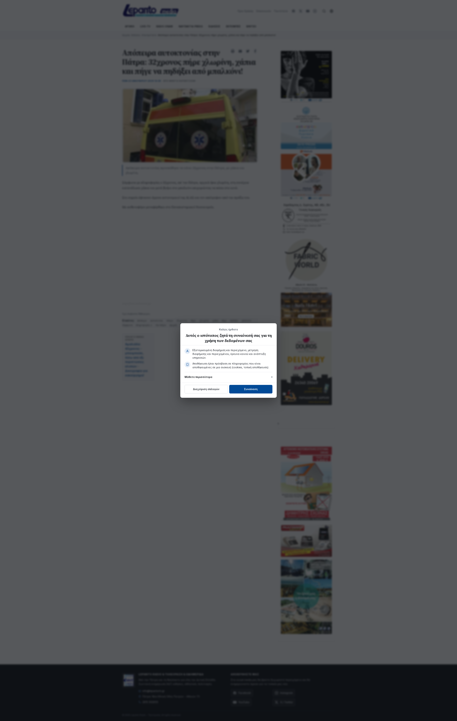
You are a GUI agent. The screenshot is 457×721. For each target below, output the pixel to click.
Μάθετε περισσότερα (198, 376)
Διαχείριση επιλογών (206, 389)
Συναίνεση (251, 389)
